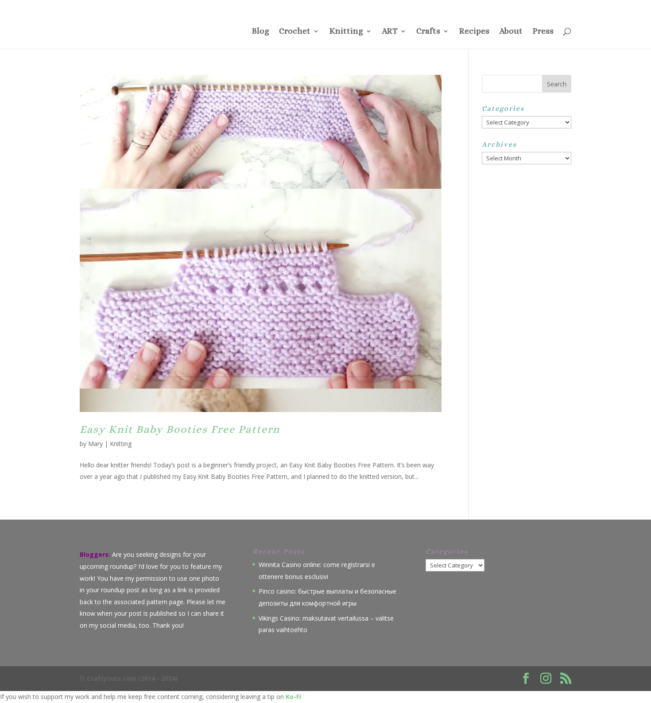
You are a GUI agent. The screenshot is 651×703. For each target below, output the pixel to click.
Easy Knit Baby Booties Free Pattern (180, 429)
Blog (260, 31)
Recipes (474, 31)
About (511, 31)
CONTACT (403, 7)
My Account (558, 7)
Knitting (346, 31)
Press (428, 7)
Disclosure (494, 7)
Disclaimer (526, 7)
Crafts (428, 31)
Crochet (294, 31)
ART (390, 31)
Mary (95, 443)
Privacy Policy (458, 7)
